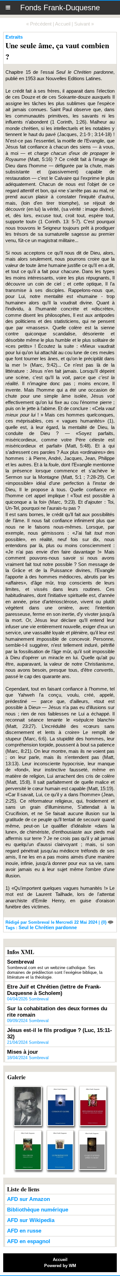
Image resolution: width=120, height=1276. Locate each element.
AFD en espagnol (28, 1241)
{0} (104, 922)
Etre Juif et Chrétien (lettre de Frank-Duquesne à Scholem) (54, 990)
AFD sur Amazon (28, 1199)
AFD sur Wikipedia (30, 1220)
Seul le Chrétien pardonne (48, 927)
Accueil (62, 24)
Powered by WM (60, 1265)
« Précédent (39, 24)
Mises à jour (22, 1052)
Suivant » (84, 24)
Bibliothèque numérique (37, 1210)
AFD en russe (24, 1231)
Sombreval (20, 962)
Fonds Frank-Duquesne (60, 7)
